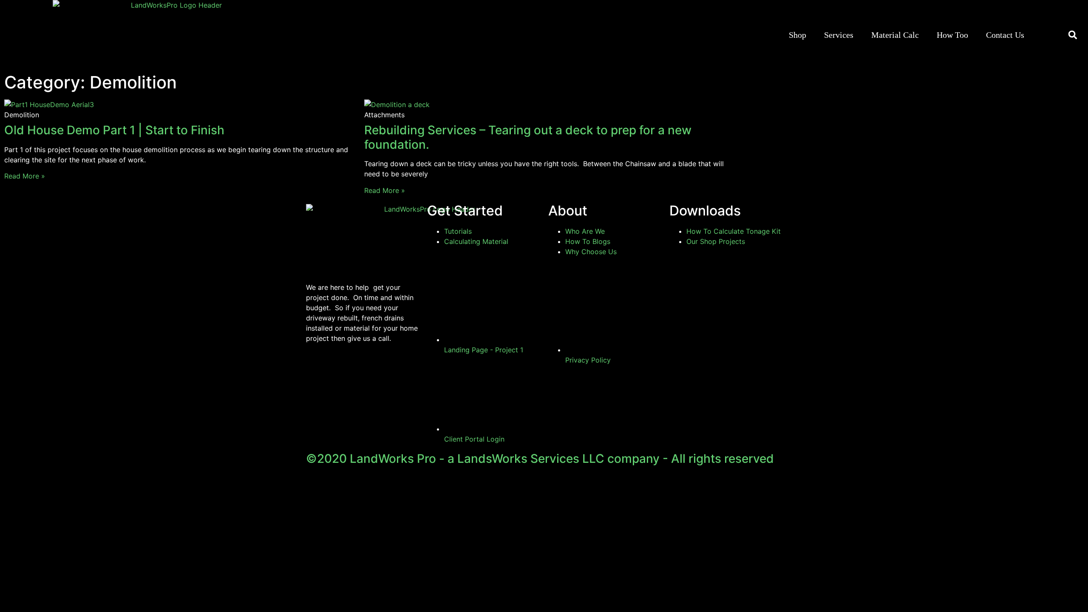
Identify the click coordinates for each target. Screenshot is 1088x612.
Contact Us (1005, 35)
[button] (1073, 35)
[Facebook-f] (316, 368)
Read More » (24, 176)
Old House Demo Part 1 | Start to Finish (114, 130)
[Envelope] (386, 368)
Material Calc (895, 35)
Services (838, 35)
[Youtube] (340, 368)
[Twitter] (363, 368)
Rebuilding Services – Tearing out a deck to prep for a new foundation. (527, 137)
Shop (797, 35)
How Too (952, 35)
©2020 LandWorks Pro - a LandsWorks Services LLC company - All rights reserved (540, 458)
